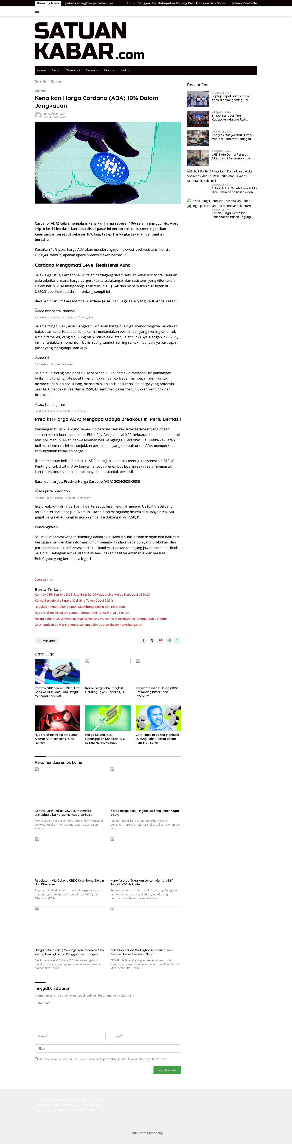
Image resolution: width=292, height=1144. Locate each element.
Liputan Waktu (63, 1109)
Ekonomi (92, 70)
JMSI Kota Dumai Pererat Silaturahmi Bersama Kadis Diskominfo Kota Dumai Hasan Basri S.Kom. (234, 156)
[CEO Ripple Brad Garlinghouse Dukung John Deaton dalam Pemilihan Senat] (158, 718)
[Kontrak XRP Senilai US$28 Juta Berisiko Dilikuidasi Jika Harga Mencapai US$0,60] (57, 671)
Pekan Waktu (71, 1105)
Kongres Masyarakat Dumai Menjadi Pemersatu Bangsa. (232, 137)
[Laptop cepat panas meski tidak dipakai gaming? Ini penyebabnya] (198, 99)
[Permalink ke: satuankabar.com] (38, 115)
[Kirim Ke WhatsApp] (177, 640)
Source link (44, 579)
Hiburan (109, 70)
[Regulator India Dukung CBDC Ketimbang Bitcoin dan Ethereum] (158, 671)
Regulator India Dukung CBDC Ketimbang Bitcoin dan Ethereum (80, 607)
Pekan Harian (52, 1105)
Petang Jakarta (45, 1100)
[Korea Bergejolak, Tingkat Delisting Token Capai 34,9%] (108, 671)
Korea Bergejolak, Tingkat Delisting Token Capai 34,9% (74, 600)
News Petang (90, 1105)
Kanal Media (82, 1100)
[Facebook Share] (143, 640)
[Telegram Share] (169, 640)
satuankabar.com (54, 113)
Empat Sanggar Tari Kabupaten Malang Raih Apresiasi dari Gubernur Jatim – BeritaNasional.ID (168, 3)
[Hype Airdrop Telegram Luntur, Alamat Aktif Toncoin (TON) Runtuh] (57, 718)
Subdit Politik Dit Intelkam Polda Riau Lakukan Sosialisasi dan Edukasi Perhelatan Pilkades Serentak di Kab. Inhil (234, 190)
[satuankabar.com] (89, 41)
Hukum (126, 70)
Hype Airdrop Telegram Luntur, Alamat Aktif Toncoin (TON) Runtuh (82, 613)
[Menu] (38, 11)
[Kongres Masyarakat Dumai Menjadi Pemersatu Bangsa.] (198, 138)
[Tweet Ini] (152, 640)
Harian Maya (65, 1100)
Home (41, 70)
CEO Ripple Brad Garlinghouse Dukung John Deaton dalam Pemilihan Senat (88, 625)
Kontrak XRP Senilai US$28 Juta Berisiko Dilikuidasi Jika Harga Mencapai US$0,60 (92, 594)
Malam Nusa (44, 1109)
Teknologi (73, 70)
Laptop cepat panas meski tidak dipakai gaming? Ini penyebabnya (231, 98)
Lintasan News (84, 1109)
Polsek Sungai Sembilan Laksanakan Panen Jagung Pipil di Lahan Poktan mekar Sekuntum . (232, 215)
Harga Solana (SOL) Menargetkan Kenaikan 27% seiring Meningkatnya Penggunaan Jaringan (101, 619)
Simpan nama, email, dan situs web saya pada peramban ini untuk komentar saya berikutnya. (102, 1059)
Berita (56, 70)
